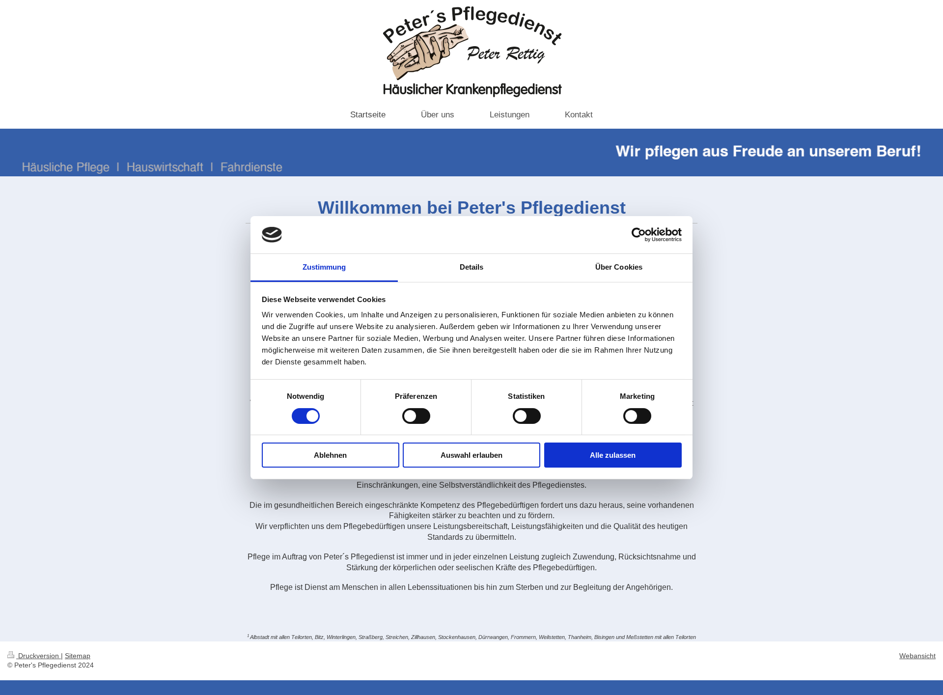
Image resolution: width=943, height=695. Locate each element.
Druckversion (38, 656)
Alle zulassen (613, 455)
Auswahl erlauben (471, 455)
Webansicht (917, 656)
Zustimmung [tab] (324, 267)
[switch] (416, 416)
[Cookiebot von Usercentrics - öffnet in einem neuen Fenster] (639, 234)
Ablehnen (330, 455)
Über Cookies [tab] (618, 267)
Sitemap (77, 656)
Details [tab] (472, 267)
